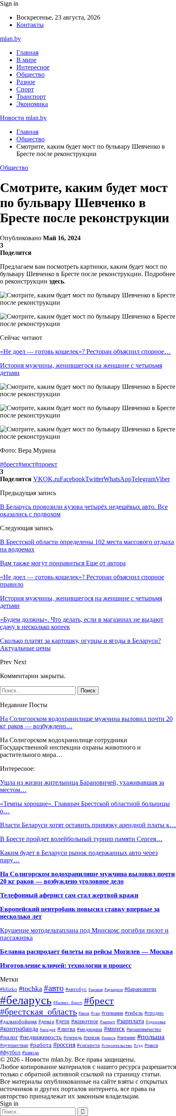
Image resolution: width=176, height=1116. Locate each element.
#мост (26, 464)
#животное (84, 1021)
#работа (41, 1045)
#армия (95, 989)
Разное (25, 81)
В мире (26, 59)
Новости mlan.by (23, 117)
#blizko (8, 989)
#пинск (108, 1037)
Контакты (30, 24)
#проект (46, 464)
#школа (30, 1052)
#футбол (10, 1052)
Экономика (32, 103)
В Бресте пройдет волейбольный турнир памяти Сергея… (81, 838)
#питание (126, 1037)
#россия (64, 1044)
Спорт (25, 89)
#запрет (107, 1021)
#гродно (154, 1013)
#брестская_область (38, 1012)
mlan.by (10, 38)
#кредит (48, 1029)
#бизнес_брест (67, 1002)
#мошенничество (143, 1029)
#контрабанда (19, 1028)
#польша (151, 1037)
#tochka (30, 988)
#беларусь (26, 1000)
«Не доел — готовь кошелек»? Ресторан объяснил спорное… (85, 351)
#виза (84, 1013)
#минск (114, 1028)
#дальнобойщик (18, 1021)
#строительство (117, 1045)
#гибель (134, 1013)
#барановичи (140, 989)
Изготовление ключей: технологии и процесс (65, 965)
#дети (63, 1021)
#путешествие (14, 1045)
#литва (66, 1029)
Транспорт (31, 96)
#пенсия (91, 1037)
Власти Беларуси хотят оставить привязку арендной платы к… (88, 824)
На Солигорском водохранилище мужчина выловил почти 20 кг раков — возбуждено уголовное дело (87, 877)
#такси (151, 1045)
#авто (54, 988)
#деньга (46, 1021)
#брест (9, 464)
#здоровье (156, 1021)
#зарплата (130, 1021)
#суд (138, 1045)
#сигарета (88, 1045)
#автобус (76, 989)
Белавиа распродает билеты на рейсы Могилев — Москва (86, 951)
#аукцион (113, 989)
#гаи (95, 1013)
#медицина (89, 1029)
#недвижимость (41, 1036)
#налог (9, 1037)
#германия (112, 1013)
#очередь (72, 1037)
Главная (27, 52)
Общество (30, 74)
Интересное (33, 67)
